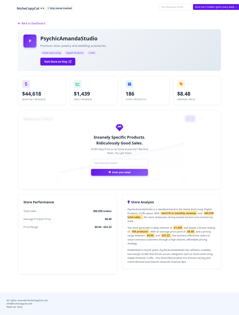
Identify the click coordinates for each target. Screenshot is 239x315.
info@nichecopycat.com (19, 303)
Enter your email (121, 172)
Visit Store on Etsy (55, 61)
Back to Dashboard (33, 23)
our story (17, 306)
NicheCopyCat (31, 8)
